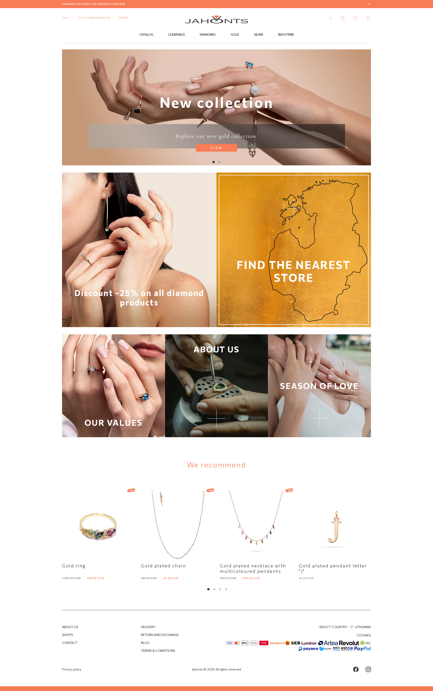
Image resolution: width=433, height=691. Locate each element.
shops (123, 17)
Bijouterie (286, 34)
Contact (70, 643)
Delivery (148, 627)
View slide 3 (220, 589)
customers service (94, 17)
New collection (216, 102)
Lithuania (362, 627)
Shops (67, 635)
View (216, 148)
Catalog (146, 34)
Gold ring (74, 565)
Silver (258, 34)
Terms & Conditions (158, 650)
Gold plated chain (163, 565)
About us (70, 627)
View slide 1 (213, 162)
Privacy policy (71, 669)
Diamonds (208, 34)
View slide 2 (219, 162)
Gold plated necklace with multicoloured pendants (253, 568)
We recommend (216, 464)
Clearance (176, 34)
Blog (145, 643)
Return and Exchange (160, 635)
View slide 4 (226, 589)
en (64, 17)
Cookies (364, 635)
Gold (235, 34)
